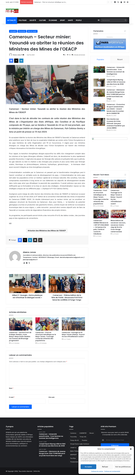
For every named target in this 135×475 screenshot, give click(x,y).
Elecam (91, 433)
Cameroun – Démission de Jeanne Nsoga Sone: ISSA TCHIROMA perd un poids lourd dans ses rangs (116, 94)
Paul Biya (73, 458)
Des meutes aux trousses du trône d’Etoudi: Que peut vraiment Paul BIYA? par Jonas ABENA (116, 123)
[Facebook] (11, 61)
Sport (62, 20)
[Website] (24, 263)
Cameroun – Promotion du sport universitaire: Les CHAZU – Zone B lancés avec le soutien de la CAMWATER (116, 108)
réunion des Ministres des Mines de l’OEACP (47, 231)
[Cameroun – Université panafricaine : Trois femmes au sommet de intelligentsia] (99, 69)
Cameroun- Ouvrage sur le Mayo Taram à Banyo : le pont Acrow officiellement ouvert (73, 334)
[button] (131, 449)
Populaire (100, 59)
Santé (70, 20)
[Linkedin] (21, 61)
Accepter (88, 467)
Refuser (105, 467)
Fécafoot (84, 440)
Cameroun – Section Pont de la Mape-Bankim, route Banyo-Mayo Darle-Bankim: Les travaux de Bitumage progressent (20, 336)
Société (33, 20)
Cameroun (73, 433)
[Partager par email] (35, 240)
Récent (120, 59)
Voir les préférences (123, 467)
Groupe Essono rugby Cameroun (79, 444)
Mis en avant (32, 31)
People (79, 20)
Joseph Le (73, 447)
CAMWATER (82, 433)
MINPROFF (73, 454)
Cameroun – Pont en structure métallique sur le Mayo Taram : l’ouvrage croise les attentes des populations (69, 2)
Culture (42, 20)
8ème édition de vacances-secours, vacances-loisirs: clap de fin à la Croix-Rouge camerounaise (118, 226)
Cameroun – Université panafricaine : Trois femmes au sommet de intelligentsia (115, 70)
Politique (23, 20)
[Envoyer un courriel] (23, 55)
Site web (51, 397)
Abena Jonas (17, 55)
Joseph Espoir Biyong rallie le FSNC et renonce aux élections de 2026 (116, 82)
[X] (16, 61)
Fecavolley (73, 436)
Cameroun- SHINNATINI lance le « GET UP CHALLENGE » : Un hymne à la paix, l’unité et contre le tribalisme (101, 227)
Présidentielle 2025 (76, 462)
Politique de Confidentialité (112, 471)
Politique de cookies (97, 471)
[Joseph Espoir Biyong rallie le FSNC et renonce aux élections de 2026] (99, 83)
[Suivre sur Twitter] (22, 55)
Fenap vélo (83, 436)
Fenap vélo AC (74, 440)
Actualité (11, 20)
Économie (53, 20)
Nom (11, 388)
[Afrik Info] (12, 11)
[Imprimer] (40, 240)
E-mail (12, 397)
